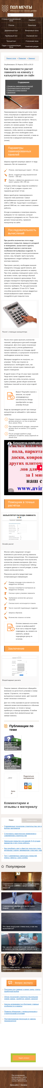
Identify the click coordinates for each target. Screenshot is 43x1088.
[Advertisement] (21, 1045)
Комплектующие (31, 46)
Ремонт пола (11, 58)
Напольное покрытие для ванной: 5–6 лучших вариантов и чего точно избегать (22, 842)
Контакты (24, 1085)
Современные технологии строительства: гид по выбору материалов (23, 827)
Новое (11, 820)
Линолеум (32, 25)
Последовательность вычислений (18, 88)
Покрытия (22, 58)
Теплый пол (11, 41)
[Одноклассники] (26, 786)
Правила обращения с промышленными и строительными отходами (20, 1012)
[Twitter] (30, 783)
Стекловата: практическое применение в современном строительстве (20, 835)
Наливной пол (31, 36)
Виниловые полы (32, 31)
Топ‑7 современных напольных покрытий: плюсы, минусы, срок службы (20, 857)
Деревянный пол (11, 31)
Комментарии (32, 820)
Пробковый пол (11, 36)
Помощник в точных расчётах (16, 90)
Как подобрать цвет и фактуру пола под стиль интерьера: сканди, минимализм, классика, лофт (23, 849)
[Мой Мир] (30, 786)
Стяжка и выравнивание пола (11, 19)
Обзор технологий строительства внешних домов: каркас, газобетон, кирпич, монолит (21, 998)
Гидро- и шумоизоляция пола (11, 46)
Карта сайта (14, 1085)
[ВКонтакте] (26, 783)
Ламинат (32, 20)
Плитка (11, 25)
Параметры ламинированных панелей (19, 86)
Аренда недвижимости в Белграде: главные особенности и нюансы (21, 1005)
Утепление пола (32, 41)
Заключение (10, 92)
